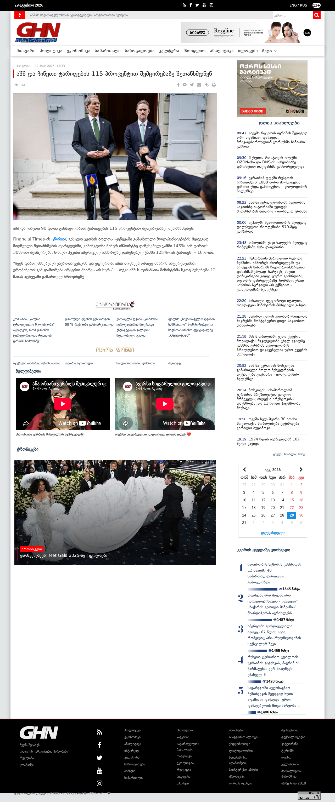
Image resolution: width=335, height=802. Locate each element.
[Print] (214, 85)
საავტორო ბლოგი (243, 737)
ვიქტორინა (289, 744)
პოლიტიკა (51, 51)
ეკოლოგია (185, 763)
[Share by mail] (199, 85)
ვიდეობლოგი (239, 744)
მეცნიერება (289, 730)
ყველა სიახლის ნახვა (289, 454)
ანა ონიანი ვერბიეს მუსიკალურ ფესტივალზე (50, 434)
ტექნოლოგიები (293, 737)
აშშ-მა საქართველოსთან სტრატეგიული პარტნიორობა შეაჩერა (79, 15)
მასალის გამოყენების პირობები (44, 751)
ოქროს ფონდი (240, 783)
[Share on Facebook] (178, 85)
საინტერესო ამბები (243, 770)
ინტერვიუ (131, 751)
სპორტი (183, 783)
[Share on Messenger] (185, 85)
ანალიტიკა (222, 51)
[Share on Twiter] (192, 85)
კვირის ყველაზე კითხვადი (263, 549)
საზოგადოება (140, 51)
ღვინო (286, 757)
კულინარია (290, 764)
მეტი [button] (267, 51)
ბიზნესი (129, 771)
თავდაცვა (184, 756)
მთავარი (26, 51)
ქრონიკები (27, 449)
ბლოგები (248, 51)
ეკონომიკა (79, 51)
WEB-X (94, 793)
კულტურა (169, 51)
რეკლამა (27, 758)
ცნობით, (59, 239)
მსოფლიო (194, 51)
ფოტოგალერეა (241, 751)
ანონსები (236, 730)
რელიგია (184, 770)
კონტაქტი (27, 764)
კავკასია (183, 737)
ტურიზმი (287, 751)
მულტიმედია (28, 371)
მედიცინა (184, 776)
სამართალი (108, 51)
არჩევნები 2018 (293, 783)
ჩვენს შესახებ (30, 745)
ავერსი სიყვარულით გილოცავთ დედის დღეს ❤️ (153, 434)
